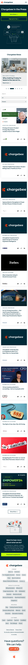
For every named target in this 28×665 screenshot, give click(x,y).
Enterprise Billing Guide (8, 610)
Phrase (20, 623)
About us (10, 571)
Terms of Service (10, 629)
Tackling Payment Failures (16, 607)
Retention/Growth (17, 594)
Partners (18, 574)
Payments (9, 594)
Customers (17, 571)
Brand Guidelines (16, 578)
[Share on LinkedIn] (24, 139)
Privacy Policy (19, 629)
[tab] (6, 88)
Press (9, 578)
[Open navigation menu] (26, 2)
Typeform (16, 620)
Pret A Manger (13, 623)
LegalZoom (9, 620)
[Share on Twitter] (18, 139)
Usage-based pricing (8, 591)
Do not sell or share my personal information (14, 632)
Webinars (18, 610)
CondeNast (23, 620)
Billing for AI (19, 588)
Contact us (22, 581)
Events (23, 610)
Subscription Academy (17, 613)
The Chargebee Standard (8, 574)
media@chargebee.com (17, 550)
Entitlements (22, 591)
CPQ (16, 591)
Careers (24, 574)
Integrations (14, 600)
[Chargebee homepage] (12, 2)
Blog (7, 607)
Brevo (7, 623)
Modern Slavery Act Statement (10, 581)
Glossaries (7, 613)
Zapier (3, 620)
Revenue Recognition (8, 597)
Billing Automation (10, 588)
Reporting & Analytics (20, 597)
